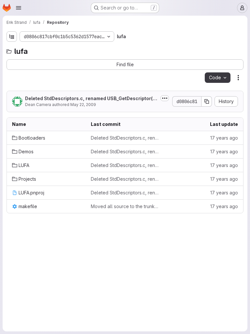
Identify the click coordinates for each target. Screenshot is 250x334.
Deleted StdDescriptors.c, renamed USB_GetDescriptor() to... (91, 99)
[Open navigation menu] (18, 8)
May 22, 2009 (83, 104)
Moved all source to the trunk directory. (125, 206)
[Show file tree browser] (12, 36)
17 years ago (224, 138)
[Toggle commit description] (164, 98)
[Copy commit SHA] (206, 101)
